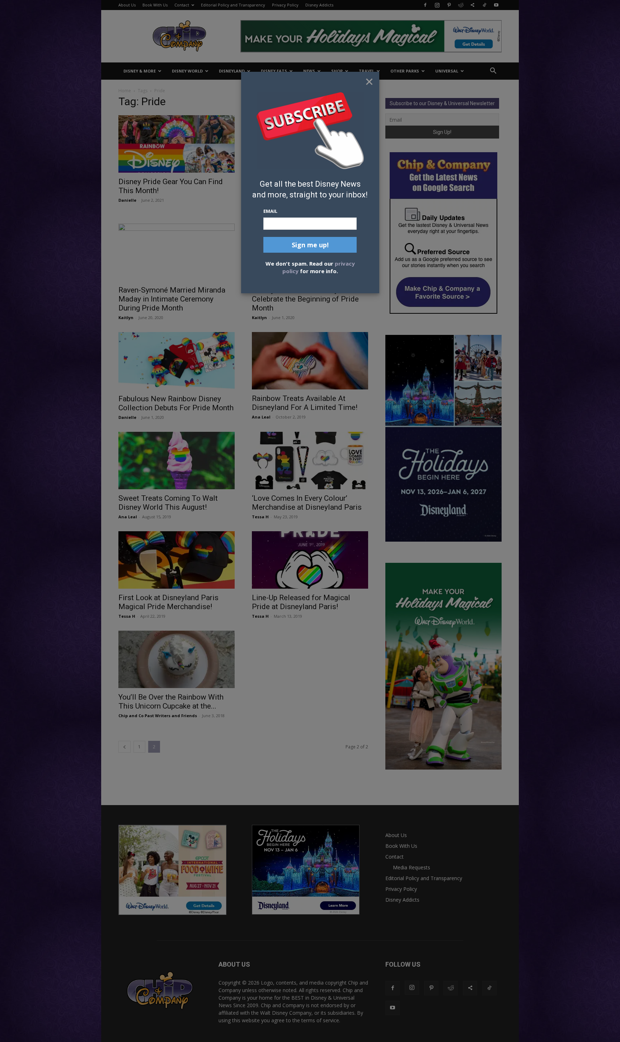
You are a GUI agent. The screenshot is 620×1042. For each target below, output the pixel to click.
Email (270, 211)
